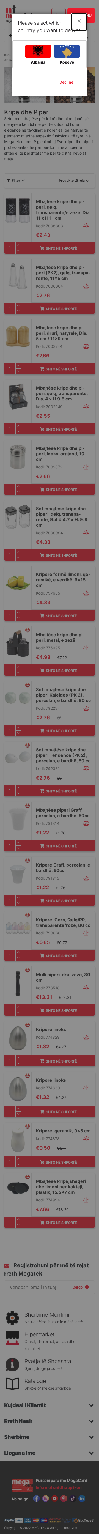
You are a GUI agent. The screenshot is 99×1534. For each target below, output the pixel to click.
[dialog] (49, 767)
